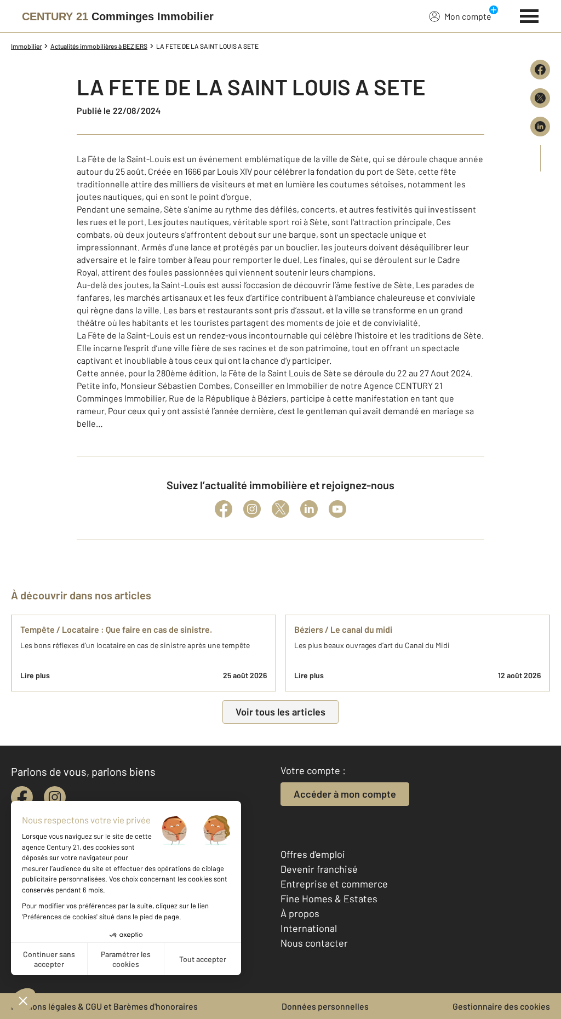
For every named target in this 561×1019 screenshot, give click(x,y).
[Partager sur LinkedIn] (540, 126)
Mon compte (467, 16)
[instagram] (55, 797)
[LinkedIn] (309, 509)
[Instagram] (252, 509)
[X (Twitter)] (280, 509)
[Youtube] (337, 509)
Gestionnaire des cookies (501, 1006)
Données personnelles (325, 1006)
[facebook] (22, 797)
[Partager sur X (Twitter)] (540, 98)
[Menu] (529, 15)
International (308, 928)
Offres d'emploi (312, 854)
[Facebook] (223, 509)
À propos (299, 913)
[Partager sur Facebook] (540, 69)
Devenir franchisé (319, 869)
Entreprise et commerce (334, 884)
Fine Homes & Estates (328, 898)
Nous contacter (314, 943)
